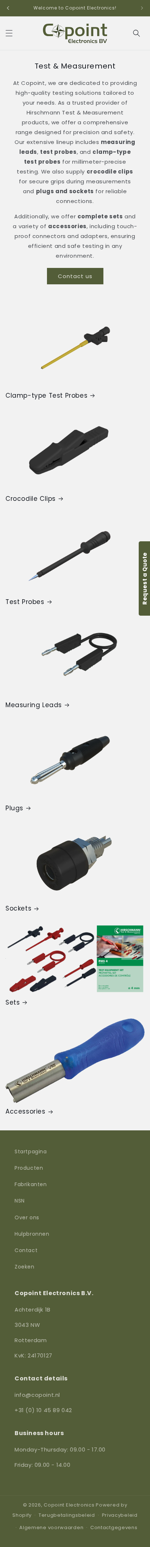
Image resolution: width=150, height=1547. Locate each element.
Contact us (75, 276)
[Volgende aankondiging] (142, 8)
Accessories (25, 1111)
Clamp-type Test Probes (46, 395)
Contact (26, 1250)
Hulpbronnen (32, 1234)
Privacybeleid (120, 1515)
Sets (12, 1002)
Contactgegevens (114, 1527)
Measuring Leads (33, 705)
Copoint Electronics (69, 1504)
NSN (20, 1200)
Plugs (14, 808)
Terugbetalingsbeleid (67, 1515)
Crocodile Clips (30, 499)
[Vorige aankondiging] (8, 8)
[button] (9, 33)
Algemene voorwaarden (51, 1527)
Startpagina (31, 1151)
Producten (29, 1168)
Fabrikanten (31, 1184)
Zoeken (25, 1266)
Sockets (18, 908)
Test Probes (24, 602)
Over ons (27, 1217)
